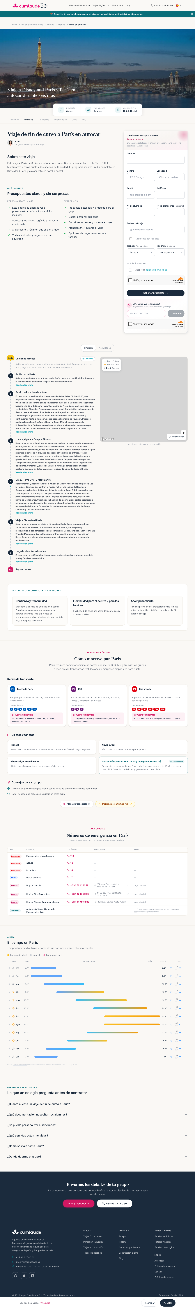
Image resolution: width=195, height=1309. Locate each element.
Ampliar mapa (178, 437)
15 (71, 863)
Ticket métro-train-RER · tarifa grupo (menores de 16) (131, 761)
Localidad (162, 170)
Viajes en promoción (93, 1247)
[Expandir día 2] (10, 398)
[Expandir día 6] (10, 557)
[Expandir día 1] (10, 380)
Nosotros (116, 5)
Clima (74, 119)
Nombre (131, 153)
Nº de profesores (170, 205)
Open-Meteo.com (20, 1064)
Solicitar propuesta (154, 292)
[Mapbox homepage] (107, 439)
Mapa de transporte (77, 803)
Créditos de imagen (164, 1277)
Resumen (14, 119)
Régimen (166, 246)
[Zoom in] (183, 432)
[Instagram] (15, 1275)
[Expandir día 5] (10, 526)
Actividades (105, 348)
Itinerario (28, 119)
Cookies (158, 1271)
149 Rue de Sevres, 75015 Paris (110, 902)
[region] (144, 399)
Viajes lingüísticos (100, 5)
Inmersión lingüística (93, 1241)
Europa (50, 24)
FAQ (84, 119)
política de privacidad (156, 269)
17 (71, 877)
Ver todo (89, 358)
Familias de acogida (164, 1247)
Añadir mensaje (137, 263)
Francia (61, 24)
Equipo (122, 1236)
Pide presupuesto (78, 1203)
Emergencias (60, 119)
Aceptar (168, 1303)
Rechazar (149, 1303)
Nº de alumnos (134, 205)
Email (130, 188)
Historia (122, 1241)
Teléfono (161, 188)
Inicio (14, 24)
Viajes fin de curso (92, 1236)
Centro (130, 170)
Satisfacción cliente (128, 1252)
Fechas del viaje (135, 223)
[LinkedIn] (32, 1275)
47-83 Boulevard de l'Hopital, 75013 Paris (109, 894)
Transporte (43, 119)
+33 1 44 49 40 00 (79, 902)
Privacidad (45, 1303)
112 (72, 856)
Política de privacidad (165, 1266)
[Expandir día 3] (10, 445)
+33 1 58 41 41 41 (79, 885)
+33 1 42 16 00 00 (79, 894)
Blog (128, 5)
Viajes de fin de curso (79, 5)
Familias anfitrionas (163, 1236)
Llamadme (176, 313)
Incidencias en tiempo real (115, 803)
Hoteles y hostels (162, 1241)
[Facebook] (24, 1275)
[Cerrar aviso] (192, 14)
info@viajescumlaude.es (28, 1262)
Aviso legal (159, 1260)
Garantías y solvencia (129, 1247)
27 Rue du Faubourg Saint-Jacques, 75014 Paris (108, 885)
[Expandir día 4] (10, 486)
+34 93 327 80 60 (163, 5)
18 (71, 870)
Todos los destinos (92, 1252)
